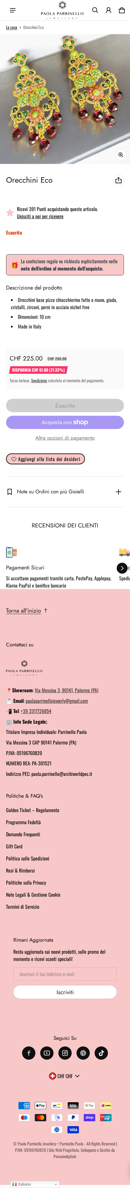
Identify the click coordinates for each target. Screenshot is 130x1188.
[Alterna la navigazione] (12, 10)
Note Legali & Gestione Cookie (33, 894)
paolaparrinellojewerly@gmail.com (57, 700)
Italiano (24, 1184)
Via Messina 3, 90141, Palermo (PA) (66, 690)
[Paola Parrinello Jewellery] (62, 10)
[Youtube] (47, 1053)
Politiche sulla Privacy (26, 882)
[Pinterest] (83, 1053)
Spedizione (39, 380)
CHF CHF (65, 1076)
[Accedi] (108, 10)
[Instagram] (65, 1053)
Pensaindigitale (65, 1156)
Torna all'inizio (23, 610)
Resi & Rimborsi (20, 870)
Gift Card (14, 846)
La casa (11, 27)
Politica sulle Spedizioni (27, 858)
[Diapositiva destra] (122, 568)
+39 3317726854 (36, 711)
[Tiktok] (101, 1053)
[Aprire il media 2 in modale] (65, 99)
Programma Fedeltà (23, 822)
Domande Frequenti (23, 834)
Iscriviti (65, 992)
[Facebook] (28, 1053)
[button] (95, 10)
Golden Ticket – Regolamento (32, 810)
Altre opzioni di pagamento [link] (65, 437)
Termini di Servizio (22, 906)
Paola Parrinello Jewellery (37, 1144)
